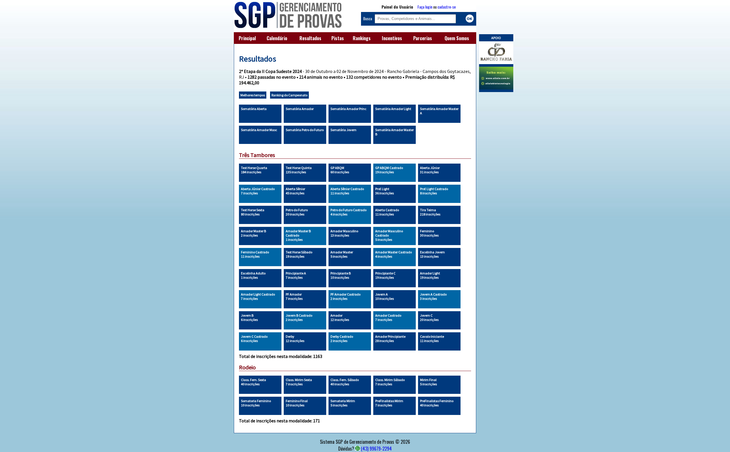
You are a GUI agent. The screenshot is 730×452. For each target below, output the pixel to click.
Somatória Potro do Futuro (305, 130)
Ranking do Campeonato (289, 95)
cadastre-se (446, 7)
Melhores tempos (252, 95)
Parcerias (422, 38)
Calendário (277, 38)
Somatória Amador (300, 109)
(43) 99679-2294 (376, 448)
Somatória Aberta (254, 109)
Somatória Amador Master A (439, 111)
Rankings (362, 38)
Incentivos (392, 38)
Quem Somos (457, 38)
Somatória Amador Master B (394, 132)
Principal (247, 38)
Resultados (310, 38)
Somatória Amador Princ (348, 109)
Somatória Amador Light (393, 109)
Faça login (424, 7)
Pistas (337, 38)
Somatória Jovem (343, 130)
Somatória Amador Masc (259, 130)
